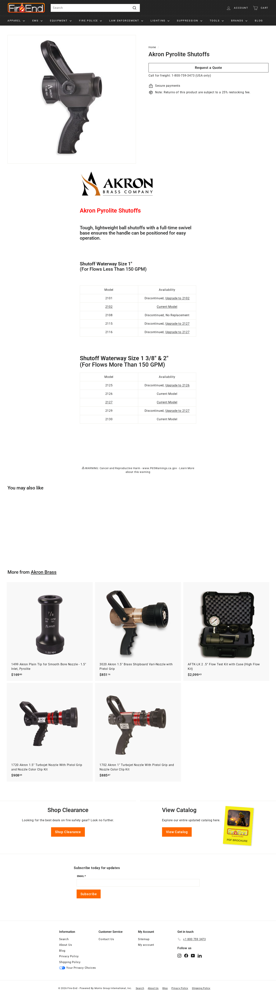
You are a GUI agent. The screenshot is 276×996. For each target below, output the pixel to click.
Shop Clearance (68, 832)
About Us (65, 945)
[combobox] (95, 8)
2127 (109, 402)
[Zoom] (72, 99)
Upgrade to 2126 (177, 385)
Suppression (188, 20)
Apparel (15, 20)
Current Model (167, 306)
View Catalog (177, 832)
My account (146, 945)
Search (64, 939)
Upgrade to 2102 (177, 298)
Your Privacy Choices (81, 967)
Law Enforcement (124, 20)
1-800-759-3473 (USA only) (191, 75)
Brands (237, 20)
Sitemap (143, 939)
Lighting (159, 20)
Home (152, 47)
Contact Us (106, 939)
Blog (259, 20)
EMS (36, 20)
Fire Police (89, 20)
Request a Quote (208, 68)
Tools (215, 20)
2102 (109, 306)
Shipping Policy (70, 962)
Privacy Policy (69, 956)
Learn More (186, 468)
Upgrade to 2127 (177, 323)
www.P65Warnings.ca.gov (160, 468)
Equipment (59, 20)
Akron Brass (44, 572)
